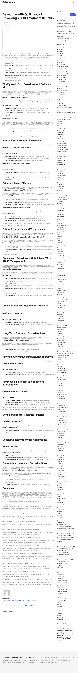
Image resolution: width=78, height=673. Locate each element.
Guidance (59, 251)
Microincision (60, 331)
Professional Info (61, 435)
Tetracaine (59, 572)
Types (58, 597)
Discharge (59, 207)
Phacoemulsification (62, 407)
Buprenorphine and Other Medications (66, 112)
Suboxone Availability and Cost (64, 548)
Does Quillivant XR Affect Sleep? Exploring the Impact (20, 602)
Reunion (59, 483)
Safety (58, 496)
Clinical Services (61, 153)
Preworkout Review (61, 429)
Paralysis (59, 390)
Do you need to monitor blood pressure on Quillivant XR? (21, 605)
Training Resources (61, 582)
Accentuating (60, 49)
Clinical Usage (60, 156)
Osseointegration (61, 370)
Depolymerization (61, 197)
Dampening (60, 184)
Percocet (59, 403)
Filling (58, 238)
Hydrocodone (60, 260)
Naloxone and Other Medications (64, 351)
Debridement (60, 188)
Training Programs (61, 580)
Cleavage (59, 138)
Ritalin (58, 491)
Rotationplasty (60, 493)
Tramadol (59, 584)
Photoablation (60, 411)
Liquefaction (60, 298)
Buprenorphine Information (63, 117)
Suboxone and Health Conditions (64, 545)
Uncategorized (60, 600)
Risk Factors (60, 489)
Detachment (60, 201)
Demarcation (60, 193)
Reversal (59, 485)
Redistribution (60, 465)
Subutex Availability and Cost (64, 559)
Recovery (59, 463)
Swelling (59, 567)
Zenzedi (59, 617)
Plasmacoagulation (61, 416)
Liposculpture (60, 296)
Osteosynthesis (60, 372)
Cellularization (60, 132)
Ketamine (59, 288)
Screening (59, 507)
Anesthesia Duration (62, 66)
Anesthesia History (61, 71)
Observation (60, 368)
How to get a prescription (63, 257)
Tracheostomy (60, 576)
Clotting (59, 158)
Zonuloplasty (60, 619)
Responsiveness (61, 481)
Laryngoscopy (60, 292)
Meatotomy (60, 314)
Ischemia (59, 283)
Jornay (58, 286)
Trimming (59, 595)
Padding (59, 385)
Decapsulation (60, 192)
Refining (59, 467)
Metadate (59, 318)
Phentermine (60, 409)
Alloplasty (59, 55)
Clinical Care (60, 141)
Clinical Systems (61, 154)
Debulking (59, 190)
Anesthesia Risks (61, 79)
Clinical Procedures (61, 149)
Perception (59, 402)
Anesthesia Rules (61, 81)
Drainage (59, 212)
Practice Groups (61, 420)
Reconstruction (60, 459)
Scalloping (59, 502)
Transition (59, 585)
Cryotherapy (60, 179)
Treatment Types (61, 591)
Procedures (60, 433)
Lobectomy (59, 301)
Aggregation (60, 53)
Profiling (59, 437)
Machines (59, 307)
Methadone (60, 322)
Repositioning (60, 478)
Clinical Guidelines (61, 145)
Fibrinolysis (59, 236)
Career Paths (60, 127)
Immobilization (60, 268)
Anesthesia (59, 62)
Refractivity (60, 468)
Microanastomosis (61, 327)
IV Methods (60, 284)
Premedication (60, 426)
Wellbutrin (59, 613)
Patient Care (60, 392)
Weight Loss (60, 611)
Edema (58, 221)
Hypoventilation (60, 264)
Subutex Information (62, 561)
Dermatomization (61, 199)
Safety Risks (60, 500)
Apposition (59, 92)
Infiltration (59, 273)
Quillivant (4, 10)
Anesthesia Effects (61, 68)
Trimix (58, 593)
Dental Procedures (61, 195)
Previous (6, 617)
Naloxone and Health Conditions (64, 350)
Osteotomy (59, 374)
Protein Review (60, 442)
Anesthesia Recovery (62, 77)
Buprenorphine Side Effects (63, 119)
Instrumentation (61, 279)
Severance (59, 515)
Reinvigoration (60, 474)
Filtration (59, 240)
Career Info (59, 125)
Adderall (59, 51)
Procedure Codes (61, 431)
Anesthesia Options (61, 75)
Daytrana (59, 186)
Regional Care (60, 470)
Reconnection (60, 457)
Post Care (59, 418)
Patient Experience (61, 394)
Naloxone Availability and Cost (64, 353)
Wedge (59, 610)
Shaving (59, 517)
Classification (60, 136)
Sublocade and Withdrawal (63, 535)
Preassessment (60, 422)
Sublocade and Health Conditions (65, 528)
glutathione (59, 249)
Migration (59, 335)
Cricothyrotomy (60, 177)
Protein (59, 441)
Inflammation (60, 275)
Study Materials (60, 524)
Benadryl (59, 103)
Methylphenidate (61, 325)
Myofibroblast (60, 342)
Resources (59, 480)
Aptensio (59, 96)
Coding (59, 162)
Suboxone (59, 541)
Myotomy (59, 346)
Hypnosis (59, 262)
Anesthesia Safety (61, 83)
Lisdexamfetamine (61, 299)
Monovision (60, 338)
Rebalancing (60, 450)
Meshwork (59, 316)
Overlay (59, 381)
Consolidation (60, 168)
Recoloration (60, 455)
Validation (59, 604)
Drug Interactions (61, 214)
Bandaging (59, 99)
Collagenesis (60, 164)
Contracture (60, 171)
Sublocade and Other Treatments (65, 533)
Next (51, 617)
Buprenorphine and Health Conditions (66, 109)
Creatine (59, 173)
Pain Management (61, 389)
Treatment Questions (62, 589)
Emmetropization (61, 225)
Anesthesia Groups (61, 70)
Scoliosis (59, 506)
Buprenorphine (60, 105)
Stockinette (60, 522)
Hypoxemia (59, 266)
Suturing (59, 565)
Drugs (58, 218)
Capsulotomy (60, 121)
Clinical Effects (60, 143)
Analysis (59, 58)
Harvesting (59, 253)
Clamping (59, 134)
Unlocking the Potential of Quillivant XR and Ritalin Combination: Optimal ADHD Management (66, 35)
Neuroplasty (60, 364)
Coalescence (60, 160)
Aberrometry (60, 47)
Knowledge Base (61, 290)
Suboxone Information (62, 550)
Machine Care (60, 305)
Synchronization (61, 569)
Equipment (59, 231)
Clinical (59, 140)
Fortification (60, 242)
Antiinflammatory (61, 90)
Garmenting (60, 245)
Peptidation (60, 400)
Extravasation (60, 234)
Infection (59, 271)
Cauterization (60, 128)
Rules (58, 494)
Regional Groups (61, 472)
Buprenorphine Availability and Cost (65, 115)
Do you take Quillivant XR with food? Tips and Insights (21, 600)
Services (59, 513)
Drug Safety (60, 216)
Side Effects (60, 519)
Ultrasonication (60, 598)
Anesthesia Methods (62, 73)
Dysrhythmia (60, 219)
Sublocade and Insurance (63, 530)
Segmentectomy (61, 509)
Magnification (60, 309)
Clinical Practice (61, 147)
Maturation (59, 312)
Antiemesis (59, 88)
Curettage (59, 180)
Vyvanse (59, 608)
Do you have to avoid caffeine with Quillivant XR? (19, 604)
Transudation (60, 587)
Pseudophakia (60, 446)
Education (59, 223)
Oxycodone (60, 383)
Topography (60, 574)
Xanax (58, 615)
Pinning (59, 414)
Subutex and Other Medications (64, 558)
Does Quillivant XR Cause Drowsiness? (66, 23)
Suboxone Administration (63, 543)
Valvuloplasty (60, 606)
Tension (59, 571)
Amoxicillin (59, 57)
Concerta (59, 166)
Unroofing (59, 602)
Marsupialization (61, 311)
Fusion (58, 244)
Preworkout (60, 428)
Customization (60, 182)
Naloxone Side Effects (62, 357)
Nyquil (58, 366)
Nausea (59, 361)
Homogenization (61, 255)
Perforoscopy (60, 405)
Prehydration (60, 424)
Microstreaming (60, 333)
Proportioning (60, 439)
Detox (58, 203)
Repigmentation (61, 476)
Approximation (60, 94)
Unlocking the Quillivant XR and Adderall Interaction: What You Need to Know (66, 26)
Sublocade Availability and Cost (64, 537)
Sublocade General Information (64, 539)
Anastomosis (60, 60)
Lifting (58, 294)
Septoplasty (60, 511)
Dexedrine (5, 611)
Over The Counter (61, 379)
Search (59, 11)
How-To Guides (60, 259)
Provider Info (60, 444)
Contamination (60, 169)
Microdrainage (60, 329)
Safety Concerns (61, 498)
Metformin (59, 320)
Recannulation (60, 452)
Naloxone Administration (62, 348)
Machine (59, 303)
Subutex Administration (62, 554)
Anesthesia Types (61, 86)
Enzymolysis (60, 229)
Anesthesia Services (62, 85)
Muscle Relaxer (60, 340)
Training (59, 578)
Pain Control (60, 387)
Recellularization (61, 454)
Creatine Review (61, 175)
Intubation (59, 281)
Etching (59, 232)
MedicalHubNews (8, 2)
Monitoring (59, 337)
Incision (59, 270)
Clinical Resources (61, 151)
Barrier (58, 101)
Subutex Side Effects (62, 563)
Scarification (60, 504)
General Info (60, 247)
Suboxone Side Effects (62, 552)
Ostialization (60, 376)
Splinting (59, 520)
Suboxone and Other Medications (65, 546)
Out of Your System (61, 377)
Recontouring (60, 461)
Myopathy (59, 344)
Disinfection (60, 208)
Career (58, 123)
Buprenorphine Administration (64, 107)
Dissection (59, 210)
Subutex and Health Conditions (64, 556)
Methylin (59, 323)
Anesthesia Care (61, 64)
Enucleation (60, 227)
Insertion (59, 277)
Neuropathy (60, 363)
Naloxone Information (62, 355)
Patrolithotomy (60, 398)
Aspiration (59, 97)
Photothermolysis (61, 413)
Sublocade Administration (63, 526)
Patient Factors (60, 396)
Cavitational (60, 130)
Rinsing (59, 487)
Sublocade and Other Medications (65, 532)
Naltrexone (59, 359)
